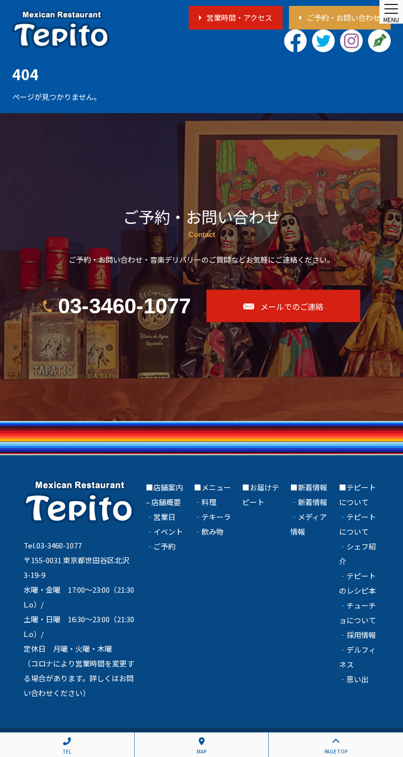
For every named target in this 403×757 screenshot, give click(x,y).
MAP (201, 751)
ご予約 (164, 546)
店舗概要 (166, 502)
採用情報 (361, 635)
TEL (67, 751)
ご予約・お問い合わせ (343, 17)
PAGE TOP (335, 751)
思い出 (357, 679)
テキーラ (216, 517)
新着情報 (312, 502)
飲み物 (213, 531)
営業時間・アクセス (239, 17)
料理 (209, 502)
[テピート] (61, 29)
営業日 (164, 517)
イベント (168, 531)
